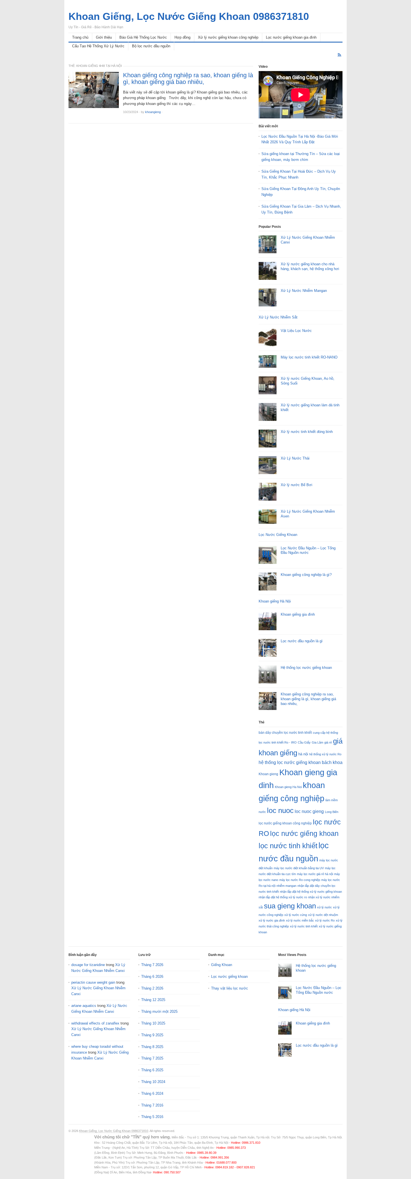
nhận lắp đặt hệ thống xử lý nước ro (283, 897)
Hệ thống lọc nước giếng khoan (306, 667)
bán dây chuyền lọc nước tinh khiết (285, 733)
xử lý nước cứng (295, 915)
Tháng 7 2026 (152, 965)
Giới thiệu (104, 37)
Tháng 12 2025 (153, 1000)
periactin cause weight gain (93, 982)
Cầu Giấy (304, 742)
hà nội (303, 754)
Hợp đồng (182, 37)
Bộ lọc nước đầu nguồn (151, 46)
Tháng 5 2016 (152, 1117)
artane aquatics (83, 1006)
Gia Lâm (317, 742)
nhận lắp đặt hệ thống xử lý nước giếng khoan (311, 891)
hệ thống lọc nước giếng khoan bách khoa (300, 762)
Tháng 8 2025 (152, 1047)
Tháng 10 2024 (153, 1082)
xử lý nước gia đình (272, 920)
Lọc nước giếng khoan (229, 976)
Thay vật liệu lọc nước (229, 988)
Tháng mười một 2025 (159, 1011)
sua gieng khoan (290, 906)
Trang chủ (80, 37)
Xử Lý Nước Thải (295, 458)
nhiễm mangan (286, 885)
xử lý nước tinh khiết (304, 926)
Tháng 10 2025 (153, 1023)
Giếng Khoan (221, 965)
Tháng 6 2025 (152, 1070)
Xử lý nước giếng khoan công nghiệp (228, 37)
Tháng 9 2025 (152, 1035)
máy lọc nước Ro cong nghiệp (299, 880)
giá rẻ (328, 742)
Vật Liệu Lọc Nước (296, 331)
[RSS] (339, 54)
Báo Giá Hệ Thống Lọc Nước (143, 37)
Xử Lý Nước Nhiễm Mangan (304, 291)
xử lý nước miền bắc (300, 920)
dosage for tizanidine (88, 965)
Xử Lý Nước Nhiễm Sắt (278, 317)
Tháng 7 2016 (152, 1105)
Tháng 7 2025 (152, 1058)
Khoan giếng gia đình (298, 614)
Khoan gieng (268, 774)
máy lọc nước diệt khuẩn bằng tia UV (299, 868)
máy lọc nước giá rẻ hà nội (315, 874)
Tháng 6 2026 (152, 976)
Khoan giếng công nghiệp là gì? (306, 575)
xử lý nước (324, 907)
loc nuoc (280, 810)
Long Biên (331, 812)
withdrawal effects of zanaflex (95, 1023)
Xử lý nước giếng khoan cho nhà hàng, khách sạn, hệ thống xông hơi (310, 266)
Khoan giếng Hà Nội (275, 601)
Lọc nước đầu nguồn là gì (302, 641)
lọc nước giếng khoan (304, 833)
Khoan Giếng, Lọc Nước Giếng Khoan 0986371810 (113, 1131)
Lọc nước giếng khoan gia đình (291, 37)
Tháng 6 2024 (152, 1093)
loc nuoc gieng (309, 811)
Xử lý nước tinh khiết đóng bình (307, 432)
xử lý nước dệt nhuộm (323, 915)
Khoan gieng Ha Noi (288, 787)
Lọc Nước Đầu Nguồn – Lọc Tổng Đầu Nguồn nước (308, 550)
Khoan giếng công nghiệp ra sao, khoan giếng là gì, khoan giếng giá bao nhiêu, (188, 78)
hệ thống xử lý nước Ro (325, 754)
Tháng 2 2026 (152, 988)
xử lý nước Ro (325, 920)
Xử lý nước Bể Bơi (296, 485)
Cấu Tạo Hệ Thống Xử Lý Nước (98, 46)
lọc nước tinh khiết (288, 846)
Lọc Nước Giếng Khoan (278, 535)
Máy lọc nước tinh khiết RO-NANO (309, 357)
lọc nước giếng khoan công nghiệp (285, 823)
